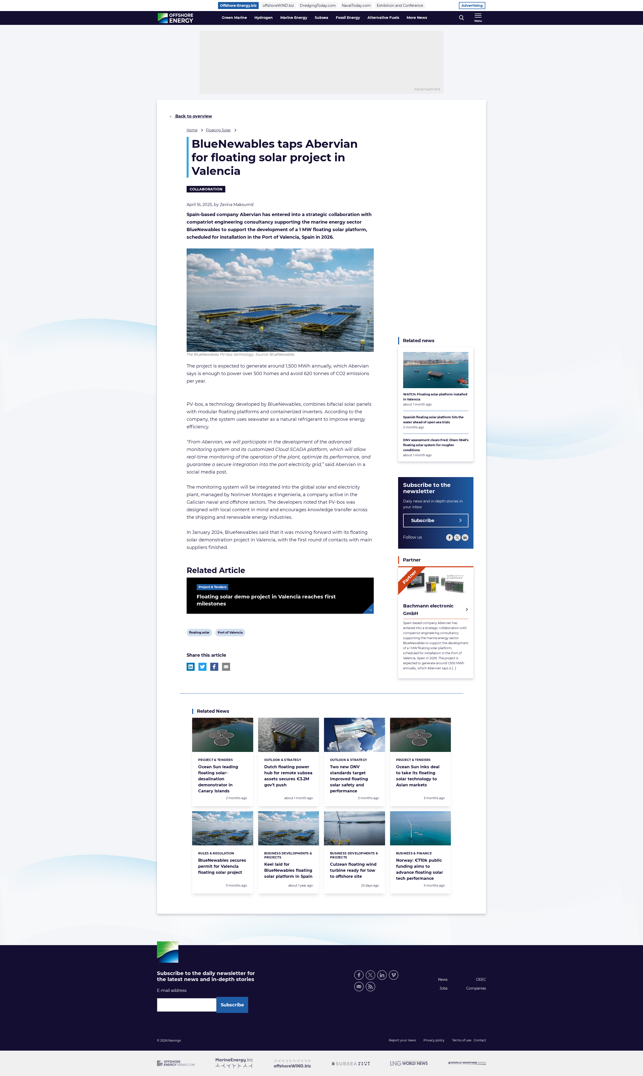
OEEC (481, 979)
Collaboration (206, 189)
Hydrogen (263, 17)
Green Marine (234, 17)
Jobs (444, 988)
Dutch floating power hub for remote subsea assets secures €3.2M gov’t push (288, 775)
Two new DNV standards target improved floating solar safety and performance (349, 778)
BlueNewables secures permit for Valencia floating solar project (222, 866)
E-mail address (172, 990)
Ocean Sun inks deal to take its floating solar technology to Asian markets (418, 775)
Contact (480, 1040)
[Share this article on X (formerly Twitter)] (202, 667)
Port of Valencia (230, 633)
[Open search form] (461, 18)
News (443, 979)
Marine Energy (293, 17)
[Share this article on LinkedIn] (191, 667)
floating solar (199, 633)
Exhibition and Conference (400, 5)
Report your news (402, 1040)
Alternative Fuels (383, 17)
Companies (476, 988)
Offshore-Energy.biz (238, 5)
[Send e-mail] (359, 986)
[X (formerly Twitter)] (457, 537)
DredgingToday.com (318, 5)
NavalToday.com (356, 5)
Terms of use (461, 1040)
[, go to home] (175, 18)
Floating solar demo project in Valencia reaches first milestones (266, 600)
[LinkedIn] (465, 537)
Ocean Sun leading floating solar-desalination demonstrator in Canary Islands (218, 778)
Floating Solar (218, 130)
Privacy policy (434, 1040)
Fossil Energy (348, 17)
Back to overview (193, 116)
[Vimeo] (393, 975)
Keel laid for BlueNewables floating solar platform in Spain (288, 870)
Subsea (321, 17)
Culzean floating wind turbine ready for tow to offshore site (353, 870)
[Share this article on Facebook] (214, 667)
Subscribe (422, 520)
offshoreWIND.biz (278, 5)
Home (192, 130)
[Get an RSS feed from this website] (370, 986)
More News (417, 17)
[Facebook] (449, 537)
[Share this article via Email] (226, 667)
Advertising (472, 5)
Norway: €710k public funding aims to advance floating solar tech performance (419, 869)
